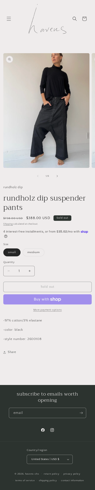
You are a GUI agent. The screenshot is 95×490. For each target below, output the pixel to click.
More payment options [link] (47, 309)
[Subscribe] (81, 413)
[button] (9, 19)
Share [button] (12, 352)
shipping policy (48, 480)
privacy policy (71, 474)
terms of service (25, 480)
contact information (72, 480)
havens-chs (32, 473)
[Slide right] (57, 176)
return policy (51, 474)
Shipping (8, 224)
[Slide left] (38, 176)
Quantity (9, 262)
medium (35, 253)
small (14, 253)
